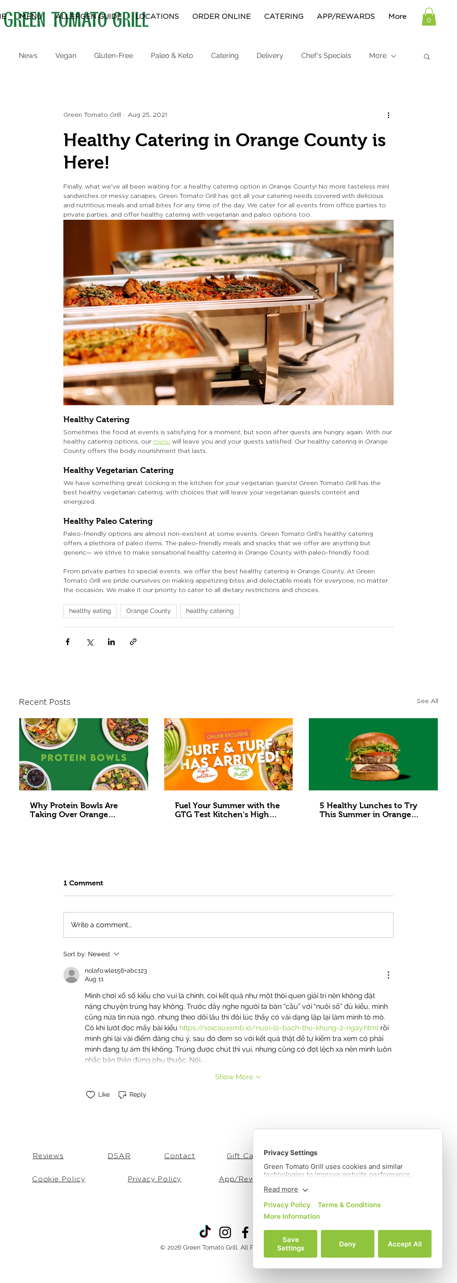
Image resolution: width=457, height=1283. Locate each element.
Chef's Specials (326, 55)
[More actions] (388, 115)
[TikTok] (205, 1232)
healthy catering (210, 610)
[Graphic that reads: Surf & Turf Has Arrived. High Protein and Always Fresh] (228, 754)
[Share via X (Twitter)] (89, 641)
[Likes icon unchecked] (90, 1095)
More (377, 55)
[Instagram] (225, 1232)
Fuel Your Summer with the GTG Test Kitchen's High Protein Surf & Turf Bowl (227, 810)
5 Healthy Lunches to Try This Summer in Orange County (368, 810)
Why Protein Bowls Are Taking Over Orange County (74, 810)
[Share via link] (133, 641)
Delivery (270, 55)
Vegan (65, 55)
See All (427, 701)
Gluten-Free (113, 55)
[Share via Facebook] (67, 641)
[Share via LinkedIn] (111, 641)
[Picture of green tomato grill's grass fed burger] (373, 754)
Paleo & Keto (172, 55)
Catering (225, 55)
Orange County (148, 610)
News (28, 55)
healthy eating (90, 610)
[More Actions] (388, 975)
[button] (428, 17)
